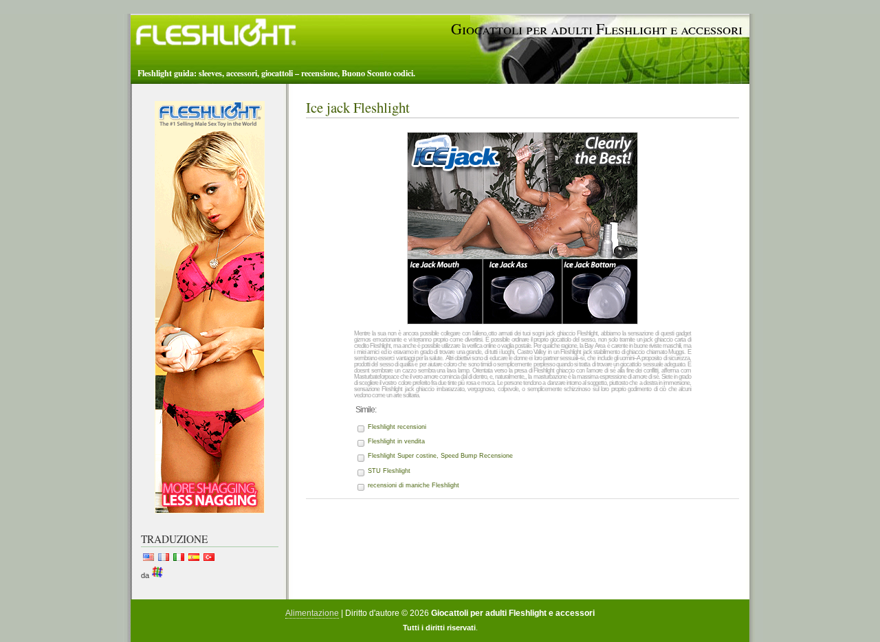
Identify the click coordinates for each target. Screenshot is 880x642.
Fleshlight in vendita (396, 441)
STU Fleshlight (389, 470)
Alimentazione (312, 613)
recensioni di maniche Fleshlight (413, 485)
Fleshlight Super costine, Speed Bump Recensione (440, 455)
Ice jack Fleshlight (358, 107)
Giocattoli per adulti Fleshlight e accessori (596, 28)
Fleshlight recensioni (397, 426)
